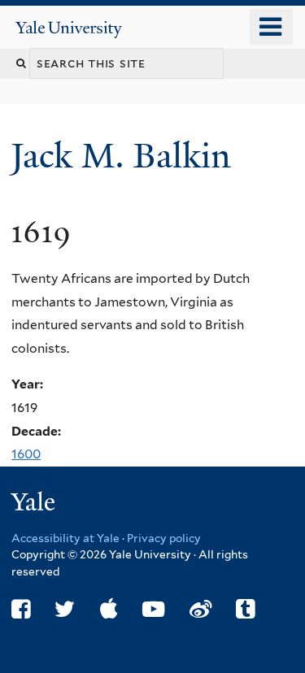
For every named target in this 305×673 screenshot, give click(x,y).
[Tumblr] (245, 609)
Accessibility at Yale (65, 538)
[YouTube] (153, 609)
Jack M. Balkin (125, 155)
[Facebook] (20, 609)
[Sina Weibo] (200, 609)
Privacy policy (164, 538)
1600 (26, 454)
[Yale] (35, 504)
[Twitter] (64, 609)
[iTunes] (109, 609)
